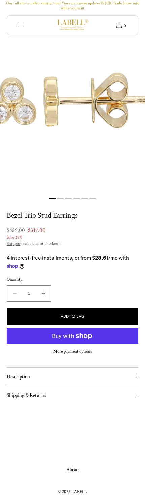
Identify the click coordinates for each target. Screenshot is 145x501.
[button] (118, 25)
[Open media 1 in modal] (72, 103)
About (72, 470)
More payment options (72, 351)
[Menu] (26, 25)
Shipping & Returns (26, 395)
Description (18, 377)
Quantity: (15, 279)
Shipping (14, 244)
